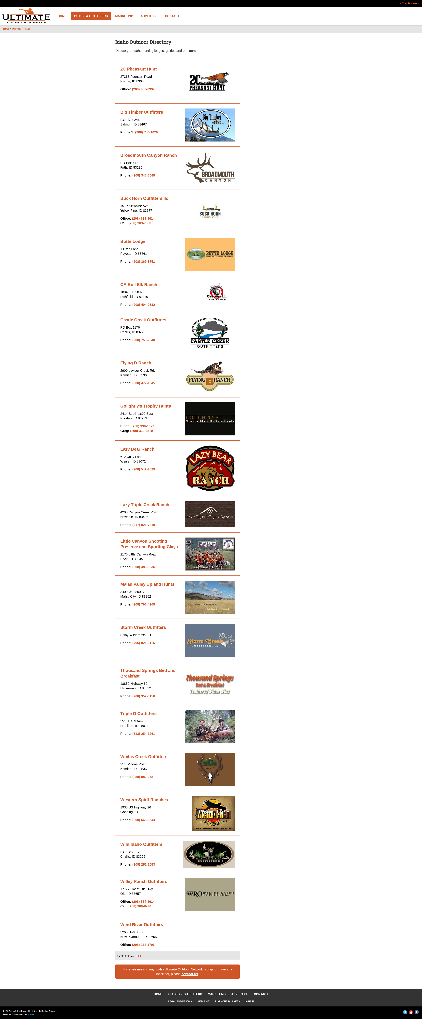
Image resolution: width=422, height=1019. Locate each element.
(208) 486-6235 (143, 567)
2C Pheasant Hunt (138, 69)
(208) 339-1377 (143, 426)
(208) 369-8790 (140, 906)
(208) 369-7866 (140, 223)
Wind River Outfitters (141, 924)
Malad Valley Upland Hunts (147, 584)
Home (6, 29)
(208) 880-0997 (143, 89)
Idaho (27, 29)
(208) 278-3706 (143, 945)
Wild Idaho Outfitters (141, 844)
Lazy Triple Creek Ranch (144, 504)
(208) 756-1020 (146, 132)
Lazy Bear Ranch (137, 449)
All (139, 956)
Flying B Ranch (135, 362)
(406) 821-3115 (143, 643)
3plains (30, 1014)
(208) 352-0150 (143, 696)
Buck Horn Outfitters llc (144, 198)
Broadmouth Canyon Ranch (148, 155)
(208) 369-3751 (143, 261)
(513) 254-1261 (143, 733)
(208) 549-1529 (143, 469)
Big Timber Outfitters (141, 112)
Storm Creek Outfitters (143, 627)
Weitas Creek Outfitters (143, 756)
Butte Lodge (132, 241)
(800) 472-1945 (143, 383)
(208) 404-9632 (143, 304)
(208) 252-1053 (143, 864)
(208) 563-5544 (143, 820)
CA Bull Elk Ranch (138, 284)
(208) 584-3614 (143, 901)
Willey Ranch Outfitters (143, 881)
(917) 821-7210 (143, 525)
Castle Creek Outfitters (143, 319)
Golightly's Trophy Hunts (145, 406)
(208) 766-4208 (143, 604)
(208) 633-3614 (143, 218)
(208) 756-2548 (143, 340)
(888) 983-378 (142, 777)
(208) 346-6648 (143, 175)
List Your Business (408, 3)
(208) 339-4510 (141, 431)
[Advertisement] (281, 106)
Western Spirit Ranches (144, 799)
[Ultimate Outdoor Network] (26, 16)
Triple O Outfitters (138, 713)
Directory (16, 29)
